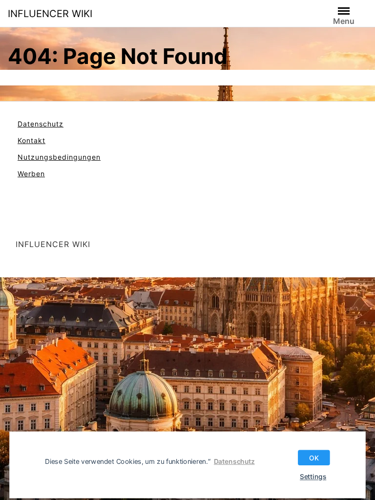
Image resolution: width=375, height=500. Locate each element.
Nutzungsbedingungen (59, 157)
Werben (31, 173)
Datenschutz (40, 124)
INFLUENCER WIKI (50, 14)
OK (314, 457)
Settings (313, 476)
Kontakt (31, 140)
